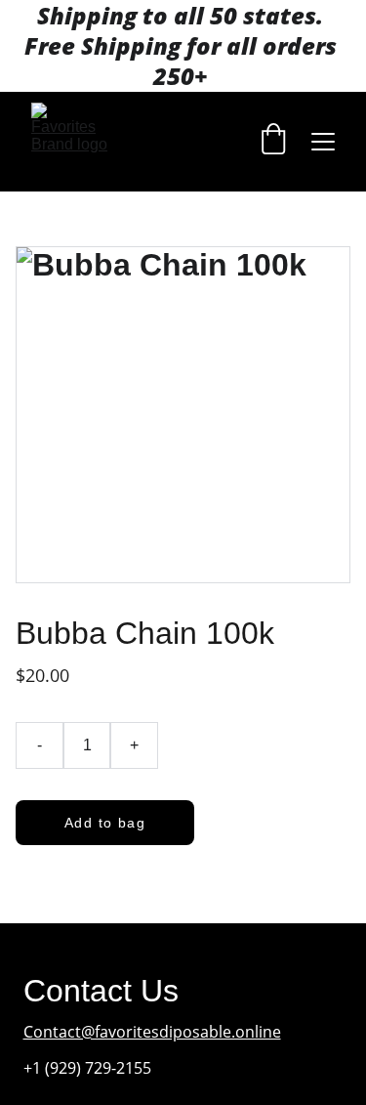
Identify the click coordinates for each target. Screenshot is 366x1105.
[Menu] (323, 141)
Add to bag (104, 822)
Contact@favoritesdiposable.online (152, 1031)
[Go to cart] (273, 141)
